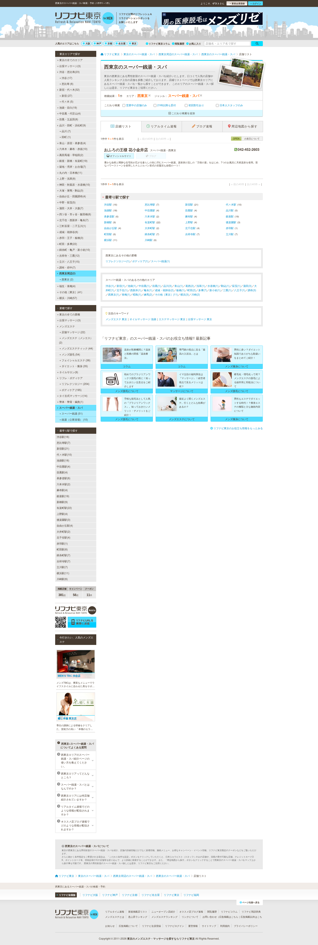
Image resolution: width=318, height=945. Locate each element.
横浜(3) (184, 294)
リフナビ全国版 (67, 895)
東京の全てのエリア (71, 60)
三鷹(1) (227, 290)
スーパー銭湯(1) (160, 261)
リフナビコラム (229, 911)
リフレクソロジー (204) (75, 384)
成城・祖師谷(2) (164, 290)
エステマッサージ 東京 (172, 319)
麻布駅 (189, 216)
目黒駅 (189, 210)
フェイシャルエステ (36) (76, 360)
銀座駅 (230, 216)
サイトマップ (209, 925)
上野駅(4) (62, 514)
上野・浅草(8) (67, 178)
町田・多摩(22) (68, 244)
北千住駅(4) (63, 537)
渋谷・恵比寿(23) (69, 72)
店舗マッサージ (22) (73, 332)
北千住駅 (190, 228)
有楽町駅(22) (64, 507)
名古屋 (121, 43)
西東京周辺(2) (67, 273)
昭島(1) (137, 294)
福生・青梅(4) (67, 286)
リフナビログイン (174, 925)
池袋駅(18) (63, 460)
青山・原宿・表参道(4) (72, 143)
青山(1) (178, 286)
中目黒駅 (150, 210)
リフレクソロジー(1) (118, 261)
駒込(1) (225, 286)
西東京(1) (113, 294)
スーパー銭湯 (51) (72, 413)
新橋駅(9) (62, 502)
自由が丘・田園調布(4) (72, 196)
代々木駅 (231, 204)
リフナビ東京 (171, 895)
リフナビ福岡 (191, 895)
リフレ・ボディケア (71, 378)
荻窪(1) (236, 286)
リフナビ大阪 (90, 895)
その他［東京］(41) (70, 292)
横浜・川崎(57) (68, 298)
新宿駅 (189, 204)
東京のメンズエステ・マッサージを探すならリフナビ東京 (161, 938)
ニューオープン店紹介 (163, 911)
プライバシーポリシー (246, 925)
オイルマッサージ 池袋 (143, 319)
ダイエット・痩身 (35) (75, 366)
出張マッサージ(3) (70, 66)
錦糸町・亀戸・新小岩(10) (74, 249)
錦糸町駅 (150, 234)
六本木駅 (150, 216)
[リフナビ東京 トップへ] (84, 18)
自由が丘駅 (110, 228)
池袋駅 (108, 210)
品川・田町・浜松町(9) (72, 125)
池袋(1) (132, 286)
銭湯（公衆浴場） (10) (75, 419)
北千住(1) (122, 290)
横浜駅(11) (63, 573)
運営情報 (193, 925)
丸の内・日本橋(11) (70, 172)
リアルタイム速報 (114, 911)
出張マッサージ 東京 (200, 319)
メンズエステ (67, 326)
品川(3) (167, 286)
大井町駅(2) (63, 531)
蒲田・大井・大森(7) (71, 208)
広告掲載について (128, 925)
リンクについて (190, 916)
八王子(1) (239, 290)
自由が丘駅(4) (65, 525)
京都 (110, 43)
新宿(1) (121, 286)
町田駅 (108, 234)
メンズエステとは (114, 916)
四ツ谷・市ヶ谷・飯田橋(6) (75, 214)
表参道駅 (109, 216)
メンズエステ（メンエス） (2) (76, 340)
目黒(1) (156, 286)
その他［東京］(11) (166, 294)
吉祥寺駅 (190, 234)
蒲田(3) (247, 286)
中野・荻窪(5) (67, 202)
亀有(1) (148, 290)
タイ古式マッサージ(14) (73, 395)
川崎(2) (195, 294)
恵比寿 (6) (67, 83)
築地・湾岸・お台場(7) (72, 166)
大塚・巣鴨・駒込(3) (71, 190)
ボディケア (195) (72, 390)
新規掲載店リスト (137, 911)
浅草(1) (200, 286)
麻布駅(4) (62, 490)
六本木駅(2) (63, 484)
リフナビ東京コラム (159, 43)
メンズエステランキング (164, 916)
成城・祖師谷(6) (68, 232)
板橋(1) (180, 290)
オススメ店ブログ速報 (191, 911)
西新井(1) (135, 290)
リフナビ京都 (129, 895)
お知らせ (110, 925)
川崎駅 (149, 240)
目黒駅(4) (62, 472)
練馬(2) (148, 294)
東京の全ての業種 (69, 314)
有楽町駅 (150, 222)
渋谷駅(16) (63, 437)
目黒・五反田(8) (68, 119)
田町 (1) (66, 137)
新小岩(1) (214, 290)
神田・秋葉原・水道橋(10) (74, 184)
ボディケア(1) (140, 261)
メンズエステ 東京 (116, 319)
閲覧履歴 (179, 43)
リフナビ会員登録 (151, 925)
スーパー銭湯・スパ (71, 408)
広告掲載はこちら (228, 916)
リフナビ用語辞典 (251, 911)
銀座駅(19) (63, 496)
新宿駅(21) (63, 448)
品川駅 (230, 210)
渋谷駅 (108, 204)
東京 (134, 43)
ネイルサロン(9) (68, 372)
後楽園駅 (231, 222)
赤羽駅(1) (62, 543)
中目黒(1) (144, 286)
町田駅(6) (62, 549)
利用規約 (225, 925)
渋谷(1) (110, 286)
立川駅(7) (62, 567)
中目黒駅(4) (63, 466)
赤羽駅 (230, 228)
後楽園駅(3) (63, 519)
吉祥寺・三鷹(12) (69, 255)
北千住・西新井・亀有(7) (73, 220)
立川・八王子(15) (69, 261)
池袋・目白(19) (68, 107)
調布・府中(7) (67, 267)
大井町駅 (150, 228)
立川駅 (230, 234)
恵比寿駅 (150, 204)
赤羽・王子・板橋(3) (71, 237)
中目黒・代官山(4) (70, 113)
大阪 (87, 43)
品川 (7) (66, 131)
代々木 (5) (67, 101)
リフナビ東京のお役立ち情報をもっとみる (238, 428)
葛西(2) (189, 286)
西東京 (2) (67, 279)
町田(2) (191, 290)
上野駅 (189, 222)
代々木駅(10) (64, 454)
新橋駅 (108, 222)
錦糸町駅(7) (63, 555)
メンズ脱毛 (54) (71, 354)
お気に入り (195, 43)
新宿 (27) (67, 95)
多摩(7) (202, 290)
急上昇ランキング (137, 916)
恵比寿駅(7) (63, 442)
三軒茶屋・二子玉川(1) (72, 226)
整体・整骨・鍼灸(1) (71, 401)
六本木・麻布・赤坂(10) (73, 149)
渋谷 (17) (67, 78)
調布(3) (252, 290)
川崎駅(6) (62, 579)
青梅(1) (126, 294)
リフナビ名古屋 (150, 895)
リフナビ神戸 (110, 895)
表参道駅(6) (63, 478)
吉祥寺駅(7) (63, 561)
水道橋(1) (212, 286)
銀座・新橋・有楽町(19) (73, 160)
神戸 (98, 43)
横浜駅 (108, 240)
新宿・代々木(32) (69, 89)
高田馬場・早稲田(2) (71, 155)
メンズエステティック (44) (77, 348)
